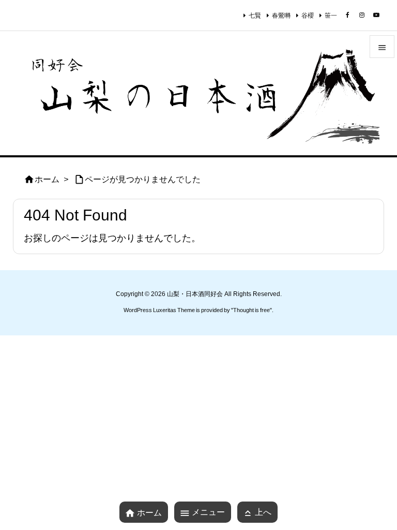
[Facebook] (347, 15)
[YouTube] (376, 15)
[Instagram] (362, 15)
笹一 (331, 15)
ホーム (47, 179)
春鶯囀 (281, 15)
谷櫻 (307, 15)
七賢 (255, 15)
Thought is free (251, 310)
